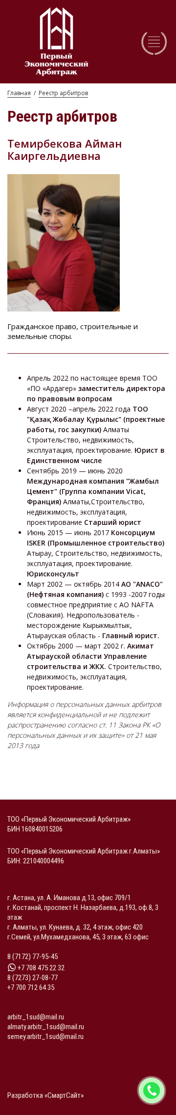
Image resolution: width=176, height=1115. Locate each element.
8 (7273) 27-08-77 (32, 977)
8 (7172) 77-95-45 (32, 956)
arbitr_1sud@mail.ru (35, 1016)
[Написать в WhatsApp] (151, 1090)
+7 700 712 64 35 (30, 987)
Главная (19, 93)
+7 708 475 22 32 (40, 967)
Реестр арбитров (63, 93)
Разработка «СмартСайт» (45, 1095)
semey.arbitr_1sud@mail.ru (45, 1036)
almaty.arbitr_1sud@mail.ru (45, 1026)
